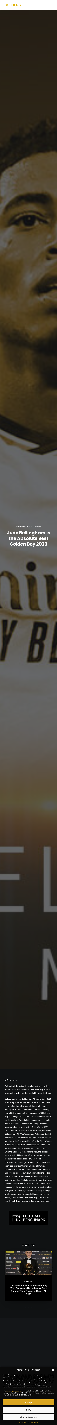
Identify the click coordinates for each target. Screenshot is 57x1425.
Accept (28, 1402)
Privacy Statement (33, 1422)
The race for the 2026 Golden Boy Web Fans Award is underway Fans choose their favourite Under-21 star (28, 1289)
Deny (28, 1410)
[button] (53, 1370)
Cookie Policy (22, 1422)
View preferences (28, 1417)
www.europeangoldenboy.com (15, 1391)
